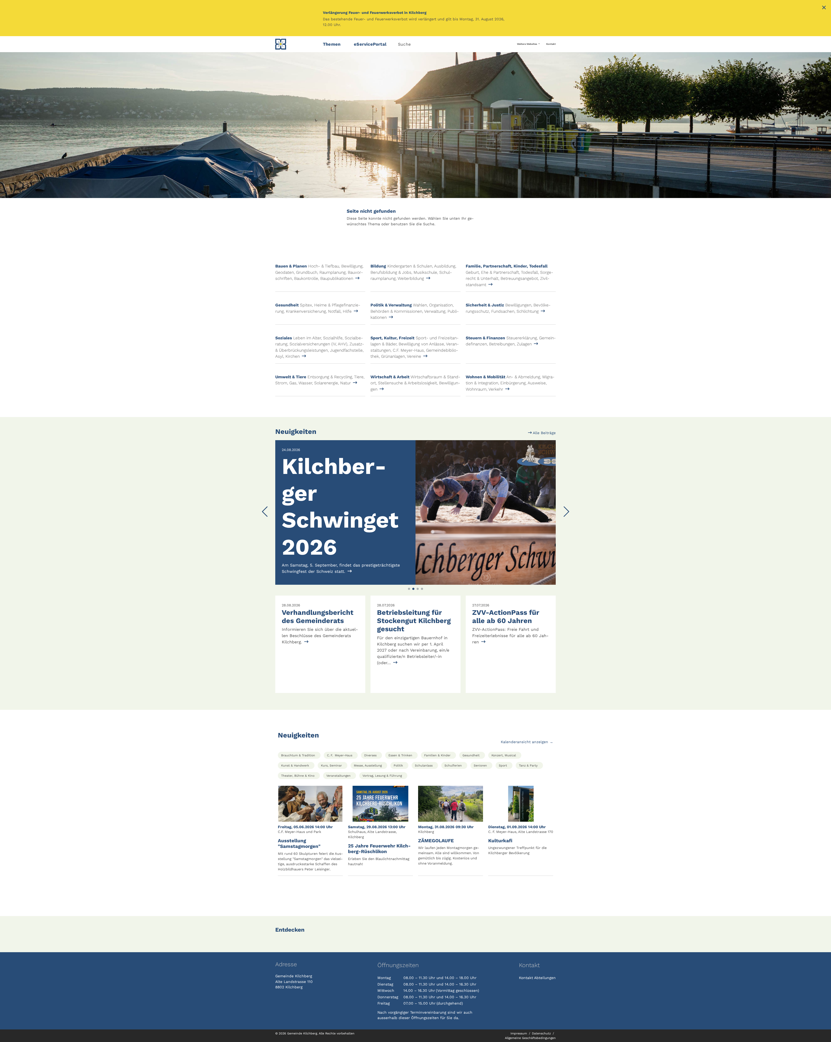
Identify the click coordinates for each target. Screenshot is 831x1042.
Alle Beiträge (544, 433)
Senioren (480, 819)
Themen (331, 44)
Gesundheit (471, 809)
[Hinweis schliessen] (824, 8)
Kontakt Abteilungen (537, 1031)
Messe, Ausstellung (368, 819)
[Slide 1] (409, 642)
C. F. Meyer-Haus (339, 809)
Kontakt (551, 44)
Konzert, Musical (503, 809)
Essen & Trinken (400, 809)
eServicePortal (370, 44)
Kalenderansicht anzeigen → (527, 796)
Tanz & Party (528, 819)
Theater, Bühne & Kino (297, 829)
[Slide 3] (418, 642)
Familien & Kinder (437, 809)
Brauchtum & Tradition (298, 809)
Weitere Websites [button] (527, 44)
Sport (503, 819)
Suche (404, 44)
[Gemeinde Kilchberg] (296, 44)
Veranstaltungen (338, 829)
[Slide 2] (413, 642)
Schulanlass (424, 819)
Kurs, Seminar (331, 819)
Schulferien (453, 819)
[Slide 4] (422, 642)
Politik (398, 819)
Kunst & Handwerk (295, 819)
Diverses (370, 809)
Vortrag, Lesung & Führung (382, 829)
